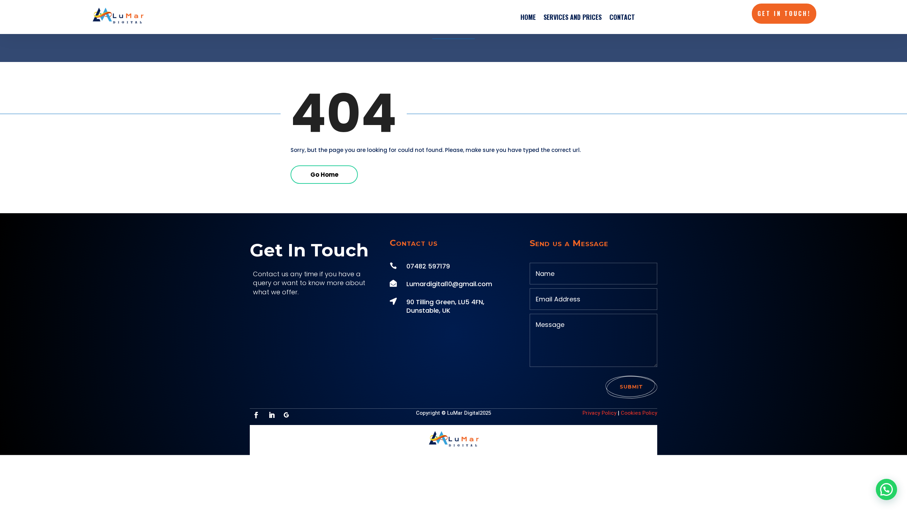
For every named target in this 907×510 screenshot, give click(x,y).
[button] (886, 489)
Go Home (324, 174)
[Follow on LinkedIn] (271, 415)
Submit (631, 387)
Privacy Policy (599, 413)
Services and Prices (572, 17)
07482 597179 (428, 266)
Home (528, 17)
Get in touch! (784, 13)
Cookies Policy (639, 413)
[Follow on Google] (286, 415)
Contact (622, 17)
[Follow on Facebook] (256, 415)
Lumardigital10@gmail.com (449, 283)
